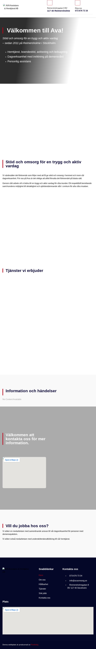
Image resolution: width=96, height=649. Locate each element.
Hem (41, 575)
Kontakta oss (44, 598)
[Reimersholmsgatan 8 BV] (49, 2)
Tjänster (42, 589)
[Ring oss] (77, 2)
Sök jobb (43, 593)
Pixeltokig (34, 645)
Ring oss (78, 8)
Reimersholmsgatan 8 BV (57, 8)
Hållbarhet (43, 584)
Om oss (42, 580)
